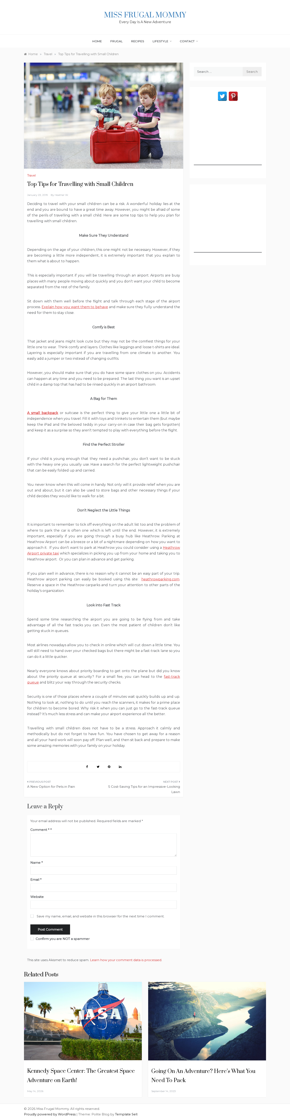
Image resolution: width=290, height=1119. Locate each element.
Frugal (116, 41)
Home (97, 41)
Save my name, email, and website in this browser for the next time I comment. (100, 916)
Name (36, 863)
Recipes (137, 41)
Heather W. (62, 195)
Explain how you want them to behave (75, 307)
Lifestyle (160, 41)
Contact (187, 41)
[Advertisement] (228, 138)
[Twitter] (222, 96)
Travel (31, 175)
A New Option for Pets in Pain (51, 787)
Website (37, 897)
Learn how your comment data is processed (125, 960)
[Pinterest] (233, 96)
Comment (39, 830)
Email (36, 880)
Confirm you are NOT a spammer (62, 939)
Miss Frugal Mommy (145, 15)
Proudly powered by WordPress (50, 1114)
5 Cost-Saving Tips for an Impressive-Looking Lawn (144, 789)
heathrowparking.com (160, 579)
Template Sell (126, 1114)
